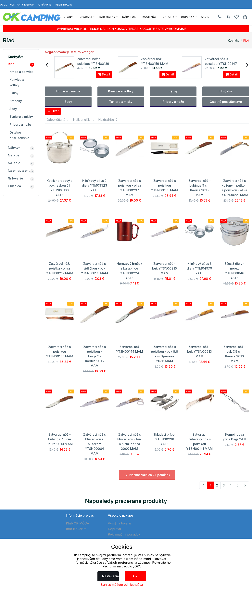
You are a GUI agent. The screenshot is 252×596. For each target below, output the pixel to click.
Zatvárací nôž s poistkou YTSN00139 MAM (93, 63)
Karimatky (107, 16)
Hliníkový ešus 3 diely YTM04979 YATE (199, 268)
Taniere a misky (120, 102)
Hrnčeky (226, 91)
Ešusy (173, 91)
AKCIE (205, 16)
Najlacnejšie (82, 120)
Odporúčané (56, 120)
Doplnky (187, 16)
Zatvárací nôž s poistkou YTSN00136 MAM (59, 351)
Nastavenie (110, 576)
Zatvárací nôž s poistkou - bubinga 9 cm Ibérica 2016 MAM (94, 356)
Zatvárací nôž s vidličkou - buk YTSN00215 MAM (94, 268)
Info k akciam (76, 529)
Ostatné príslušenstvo (226, 102)
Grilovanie (15, 178)
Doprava (114, 529)
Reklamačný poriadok (124, 534)
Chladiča (14, 186)
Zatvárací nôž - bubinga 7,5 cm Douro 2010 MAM (59, 439)
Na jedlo (14, 163)
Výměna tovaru (119, 523)
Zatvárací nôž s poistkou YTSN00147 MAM (221, 63)
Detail (105, 74)
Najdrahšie (106, 120)
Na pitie (13, 155)
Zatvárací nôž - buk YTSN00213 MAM (199, 351)
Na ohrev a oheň (20, 171)
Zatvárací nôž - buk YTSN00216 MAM (164, 268)
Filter (55, 111)
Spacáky (86, 16)
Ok (135, 576)
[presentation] (47, 65)
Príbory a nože (173, 102)
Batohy (168, 16)
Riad (246, 40)
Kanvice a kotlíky (120, 91)
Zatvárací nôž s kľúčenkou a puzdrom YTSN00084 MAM (94, 443)
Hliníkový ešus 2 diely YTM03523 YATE (94, 185)
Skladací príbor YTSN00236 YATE (164, 439)
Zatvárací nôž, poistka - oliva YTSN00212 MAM (59, 268)
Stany (68, 16)
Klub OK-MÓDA (77, 523)
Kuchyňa (149, 16)
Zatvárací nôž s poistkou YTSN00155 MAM (164, 185)
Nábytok (129, 16)
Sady (68, 102)
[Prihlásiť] (228, 18)
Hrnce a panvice (68, 91)
